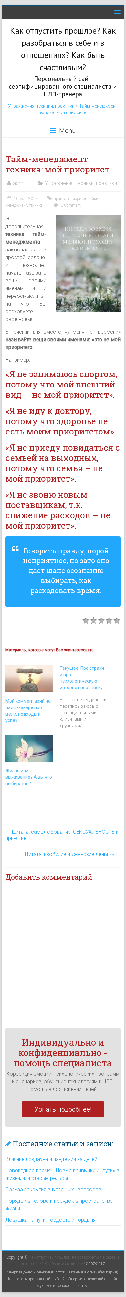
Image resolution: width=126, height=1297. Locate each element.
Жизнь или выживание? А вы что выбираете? (28, 777)
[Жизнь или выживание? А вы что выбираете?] (29, 748)
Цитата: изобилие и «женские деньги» (73, 854)
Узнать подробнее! (63, 1109)
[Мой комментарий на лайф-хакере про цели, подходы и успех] (29, 678)
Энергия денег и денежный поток (36, 1272)
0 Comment (70, 205)
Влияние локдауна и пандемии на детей (51, 1159)
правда (60, 198)
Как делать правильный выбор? (36, 1279)
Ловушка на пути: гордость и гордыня (50, 1220)
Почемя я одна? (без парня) (93, 1272)
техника (36, 205)
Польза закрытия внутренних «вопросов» (54, 1189)
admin (20, 183)
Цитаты (81, 1285)
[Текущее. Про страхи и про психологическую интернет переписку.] (87, 697)
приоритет (77, 198)
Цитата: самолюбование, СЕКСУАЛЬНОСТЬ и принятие (62, 835)
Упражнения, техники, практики (41, 106)
